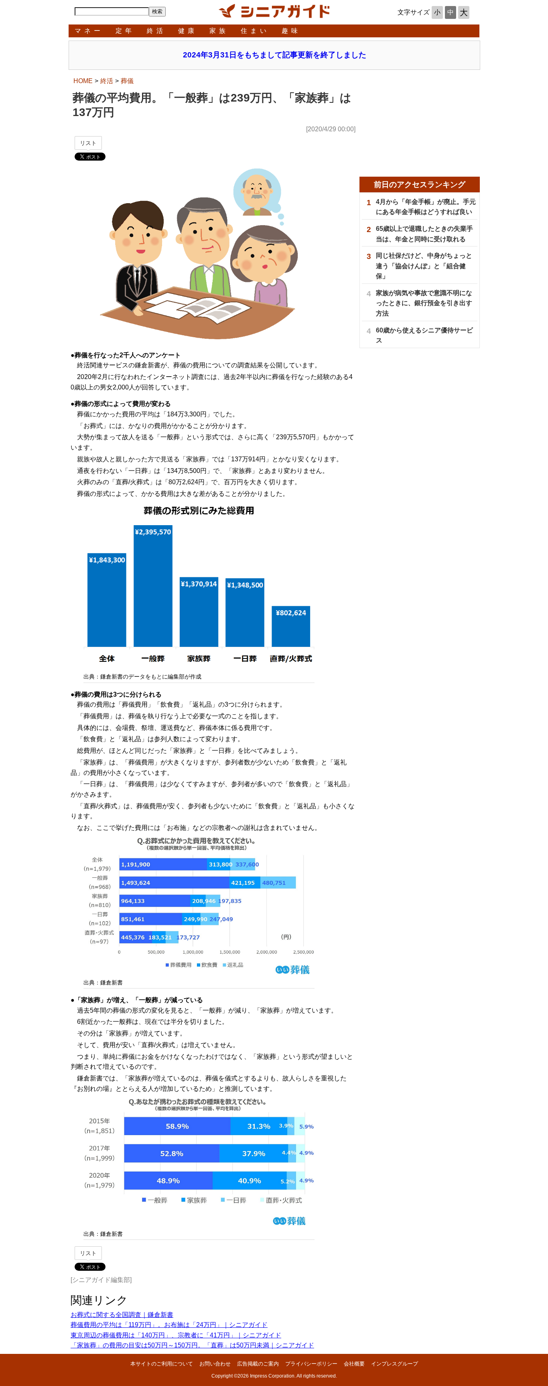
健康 (187, 30)
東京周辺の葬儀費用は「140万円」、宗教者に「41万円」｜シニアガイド (176, 1335)
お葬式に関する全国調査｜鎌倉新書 (122, 1314)
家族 (219, 30)
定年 (125, 30)
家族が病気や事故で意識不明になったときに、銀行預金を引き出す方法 (424, 303)
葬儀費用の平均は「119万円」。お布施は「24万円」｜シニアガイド (169, 1324)
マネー (89, 30)
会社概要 (354, 1364)
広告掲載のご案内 (258, 1364)
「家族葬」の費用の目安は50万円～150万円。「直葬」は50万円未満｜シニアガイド (192, 1345)
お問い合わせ (215, 1364)
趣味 (291, 30)
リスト (88, 143)
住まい (255, 30)
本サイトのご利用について (161, 1364)
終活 (156, 30)
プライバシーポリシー (311, 1364)
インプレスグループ (394, 1364)
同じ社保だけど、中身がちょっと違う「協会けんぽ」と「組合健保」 (424, 265)
